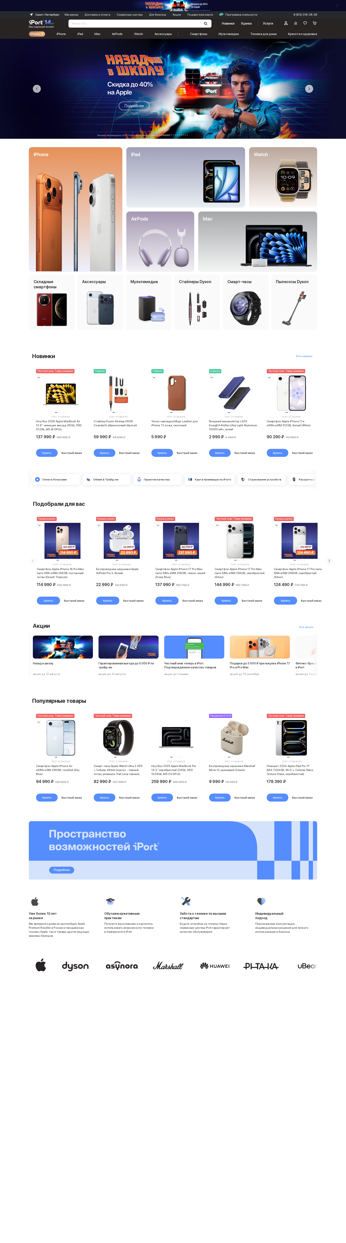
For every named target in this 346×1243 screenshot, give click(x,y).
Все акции (306, 627)
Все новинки (304, 356)
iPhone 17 (36, 34)
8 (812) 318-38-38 (305, 14)
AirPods (117, 34)
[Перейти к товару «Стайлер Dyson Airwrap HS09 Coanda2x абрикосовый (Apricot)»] (118, 393)
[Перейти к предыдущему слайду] (37, 89)
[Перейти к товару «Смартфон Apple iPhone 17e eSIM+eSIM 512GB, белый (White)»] (291, 393)
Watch (138, 34)
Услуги (268, 23)
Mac (97, 34)
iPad (80, 34)
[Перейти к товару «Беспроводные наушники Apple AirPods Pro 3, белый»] (121, 541)
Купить (46, 452)
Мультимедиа (229, 34)
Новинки (228, 23)
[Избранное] (305, 24)
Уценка (246, 23)
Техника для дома (263, 34)
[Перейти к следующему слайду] (309, 89)
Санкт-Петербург (47, 14)
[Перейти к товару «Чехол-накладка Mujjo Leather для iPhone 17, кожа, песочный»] (176, 393)
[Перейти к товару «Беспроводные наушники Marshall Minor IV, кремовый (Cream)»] (234, 738)
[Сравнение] (295, 24)
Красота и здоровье (302, 34)
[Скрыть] (337, 5)
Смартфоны (198, 34)
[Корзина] (314, 24)
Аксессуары (163, 34)
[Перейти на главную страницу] (41, 23)
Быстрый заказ (71, 452)
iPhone (61, 34)
